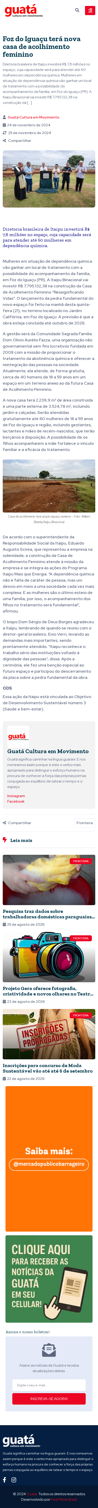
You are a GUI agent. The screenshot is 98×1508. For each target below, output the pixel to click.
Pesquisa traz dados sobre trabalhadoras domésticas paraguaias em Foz (47, 916)
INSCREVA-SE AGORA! (49, 1398)
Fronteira (85, 822)
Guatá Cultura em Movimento (33, 117)
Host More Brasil (64, 1499)
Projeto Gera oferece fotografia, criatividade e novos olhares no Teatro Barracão (48, 993)
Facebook (15, 801)
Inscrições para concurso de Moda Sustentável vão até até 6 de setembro (48, 1068)
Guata (31, 1494)
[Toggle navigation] (90, 10)
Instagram (16, 795)
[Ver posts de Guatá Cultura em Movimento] (18, 736)
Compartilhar (19, 140)
